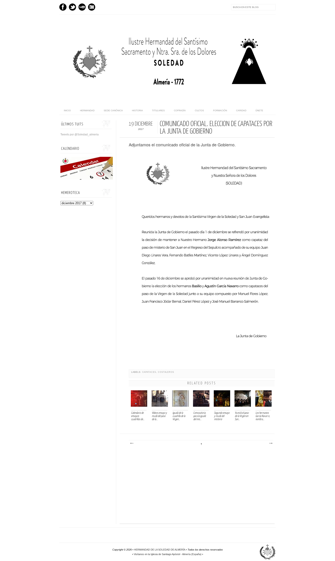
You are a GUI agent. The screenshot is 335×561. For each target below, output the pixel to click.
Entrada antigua (270, 443)
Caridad (241, 110)
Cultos (199, 110)
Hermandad (87, 110)
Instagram (91, 7)
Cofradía (180, 110)
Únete (259, 110)
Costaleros (166, 372)
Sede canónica (113, 110)
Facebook (63, 7)
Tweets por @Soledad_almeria (79, 134)
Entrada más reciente (132, 443)
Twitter (72, 7)
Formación (220, 110)
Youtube (82, 7)
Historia (137, 110)
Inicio (67, 110)
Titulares (158, 110)
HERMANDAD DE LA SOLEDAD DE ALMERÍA (159, 549)
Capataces (149, 372)
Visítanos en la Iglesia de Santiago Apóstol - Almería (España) (167, 554)
